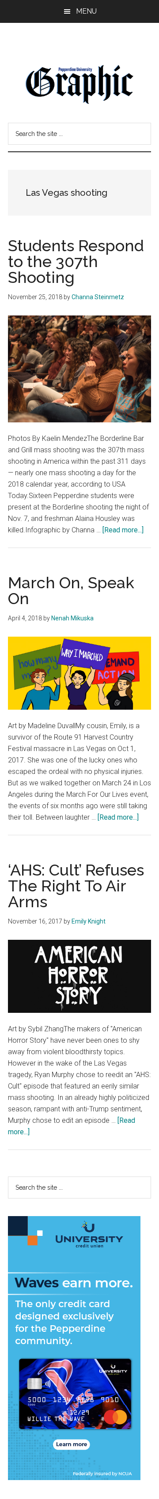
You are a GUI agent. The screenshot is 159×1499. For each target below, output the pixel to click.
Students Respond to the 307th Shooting (76, 261)
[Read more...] (123, 530)
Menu (86, 11)
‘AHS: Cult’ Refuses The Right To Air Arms (76, 886)
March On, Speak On (71, 590)
